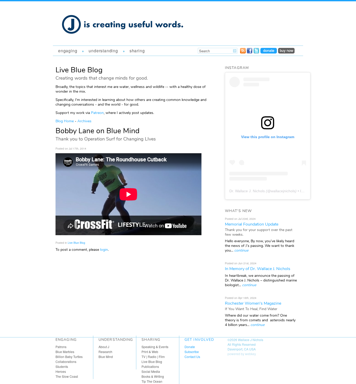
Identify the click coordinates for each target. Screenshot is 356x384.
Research (105, 351)
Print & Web (150, 351)
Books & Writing (153, 376)
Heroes (61, 371)
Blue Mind (106, 356)
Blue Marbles (65, 351)
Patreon (97, 112)
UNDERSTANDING (103, 51)
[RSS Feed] (243, 52)
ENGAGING (67, 51)
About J (104, 346)
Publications (150, 366)
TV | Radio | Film (153, 356)
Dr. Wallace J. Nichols (247, 191)
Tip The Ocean (152, 381)
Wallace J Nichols (250, 339)
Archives (84, 121)
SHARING (137, 51)
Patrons (61, 346)
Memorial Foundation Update (251, 224)
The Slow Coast (67, 376)
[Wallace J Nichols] (123, 39)
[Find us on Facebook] (250, 52)
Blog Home (65, 121)
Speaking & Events (155, 346)
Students (62, 366)
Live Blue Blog (76, 243)
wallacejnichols (283, 191)
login (104, 249)
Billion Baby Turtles (69, 356)
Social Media (151, 371)
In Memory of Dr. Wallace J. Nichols (257, 269)
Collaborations (66, 361)
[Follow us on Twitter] (256, 52)
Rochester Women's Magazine (253, 303)
